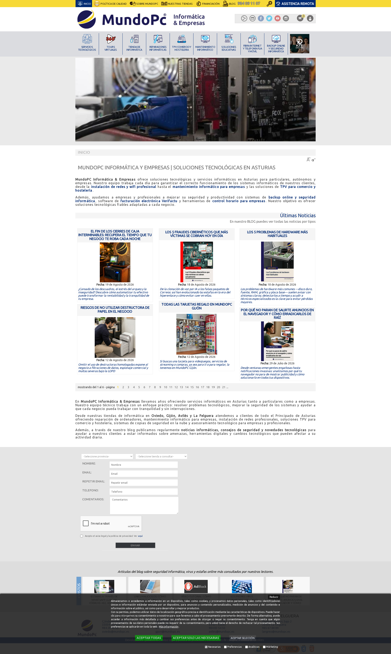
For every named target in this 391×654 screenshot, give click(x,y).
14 (186, 387)
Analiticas (253, 646)
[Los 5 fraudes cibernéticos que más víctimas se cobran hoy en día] (196, 262)
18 (208, 387)
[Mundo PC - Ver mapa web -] (244, 18)
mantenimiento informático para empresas (209, 186)
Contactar (209, 13)
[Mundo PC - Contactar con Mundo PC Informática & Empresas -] (252, 18)
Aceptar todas (149, 638)
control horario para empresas (239, 201)
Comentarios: (93, 499)
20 (218, 387)
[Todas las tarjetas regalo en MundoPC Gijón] (196, 334)
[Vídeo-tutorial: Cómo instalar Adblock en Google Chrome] (196, 586)
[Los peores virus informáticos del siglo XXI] (242, 586)
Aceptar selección (243, 638)
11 (170, 387)
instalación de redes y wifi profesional (123, 186)
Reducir (274, 597)
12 (176, 387)
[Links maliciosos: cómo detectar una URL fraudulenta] (150, 586)
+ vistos (314, 591)
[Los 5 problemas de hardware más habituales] (277, 262)
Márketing (272, 646)
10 (165, 387)
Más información (168, 626)
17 (202, 387)
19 (213, 387)
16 (197, 387)
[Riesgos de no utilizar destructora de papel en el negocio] (115, 337)
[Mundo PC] (141, 19)
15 (192, 387)
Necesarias (214, 646)
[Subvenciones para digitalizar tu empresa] (299, 43)
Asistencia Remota (298, 3)
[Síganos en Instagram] (285, 18)
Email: (87, 472)
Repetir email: (93, 481)
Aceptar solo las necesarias (196, 638)
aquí (140, 536)
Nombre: (89, 463)
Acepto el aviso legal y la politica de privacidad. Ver (114, 536)
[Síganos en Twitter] (269, 18)
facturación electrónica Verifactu (149, 201)
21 (223, 387)
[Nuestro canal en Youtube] (277, 18)
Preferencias (234, 646)
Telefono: (90, 490)
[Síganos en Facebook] (261, 18)
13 (181, 387)
